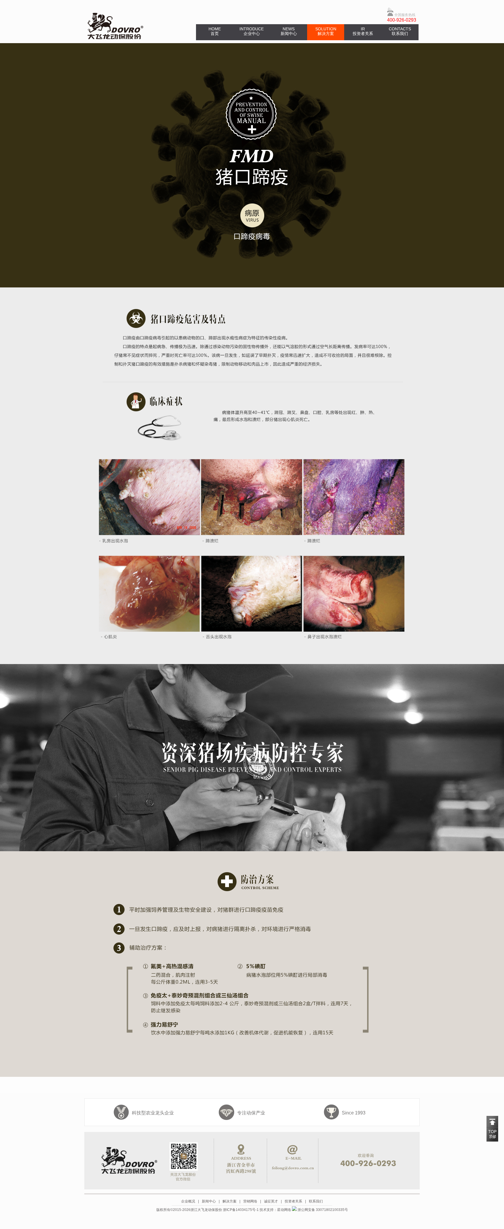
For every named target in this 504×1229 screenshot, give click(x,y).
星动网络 (284, 1210)
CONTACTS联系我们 (400, 31)
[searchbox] (327, 17)
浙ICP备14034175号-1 (241, 1210)
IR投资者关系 (363, 31)
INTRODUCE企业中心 (251, 31)
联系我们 (316, 1201)
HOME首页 (215, 31)
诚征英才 (271, 1201)
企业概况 (188, 1201)
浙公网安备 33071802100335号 (322, 1210)
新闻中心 (209, 1201)
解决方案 (230, 1201)
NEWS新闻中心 (289, 31)
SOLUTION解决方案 (325, 31)
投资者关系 (293, 1201)
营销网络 (250, 1201)
